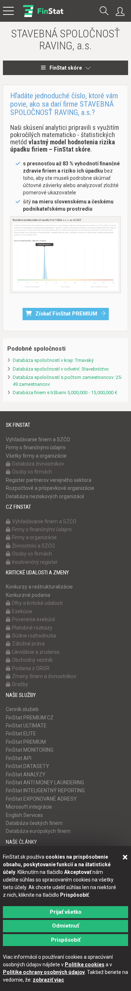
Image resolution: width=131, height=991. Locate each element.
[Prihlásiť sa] (122, 11)
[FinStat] (43, 16)
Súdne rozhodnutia (34, 636)
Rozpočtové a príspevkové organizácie (50, 488)
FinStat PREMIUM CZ (29, 717)
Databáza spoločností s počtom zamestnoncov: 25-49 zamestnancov (67, 381)
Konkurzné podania (28, 595)
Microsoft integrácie (29, 807)
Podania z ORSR (30, 668)
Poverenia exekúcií (33, 619)
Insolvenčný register (35, 562)
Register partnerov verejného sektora (48, 480)
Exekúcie (22, 611)
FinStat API (18, 758)
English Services (24, 815)
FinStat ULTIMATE (26, 725)
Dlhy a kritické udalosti (37, 603)
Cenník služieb (22, 709)
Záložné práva (28, 644)
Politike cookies (84, 964)
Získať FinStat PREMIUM (66, 313)
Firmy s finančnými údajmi (36, 447)
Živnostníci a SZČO (33, 546)
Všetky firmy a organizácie (36, 456)
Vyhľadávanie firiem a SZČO (38, 439)
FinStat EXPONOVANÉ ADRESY (41, 799)
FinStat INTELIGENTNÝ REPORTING (45, 790)
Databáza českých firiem (34, 823)
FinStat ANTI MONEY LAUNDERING (45, 782)
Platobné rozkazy (32, 628)
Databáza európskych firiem (38, 831)
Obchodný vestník (32, 660)
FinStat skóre (65, 68)
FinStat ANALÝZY (25, 774)
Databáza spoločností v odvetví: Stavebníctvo (61, 369)
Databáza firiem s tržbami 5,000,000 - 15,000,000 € (65, 392)
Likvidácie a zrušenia (35, 652)
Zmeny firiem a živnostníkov (44, 676)
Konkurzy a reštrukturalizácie (39, 587)
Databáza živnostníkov (38, 464)
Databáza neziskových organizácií (45, 496)
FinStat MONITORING (29, 750)
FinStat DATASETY (27, 766)
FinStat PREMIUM (26, 742)
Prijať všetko (66, 912)
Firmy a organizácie (34, 537)
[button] (104, 11)
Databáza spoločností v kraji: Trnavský (53, 360)
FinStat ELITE (21, 733)
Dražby (20, 684)
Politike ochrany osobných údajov (44, 972)
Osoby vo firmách (32, 472)
